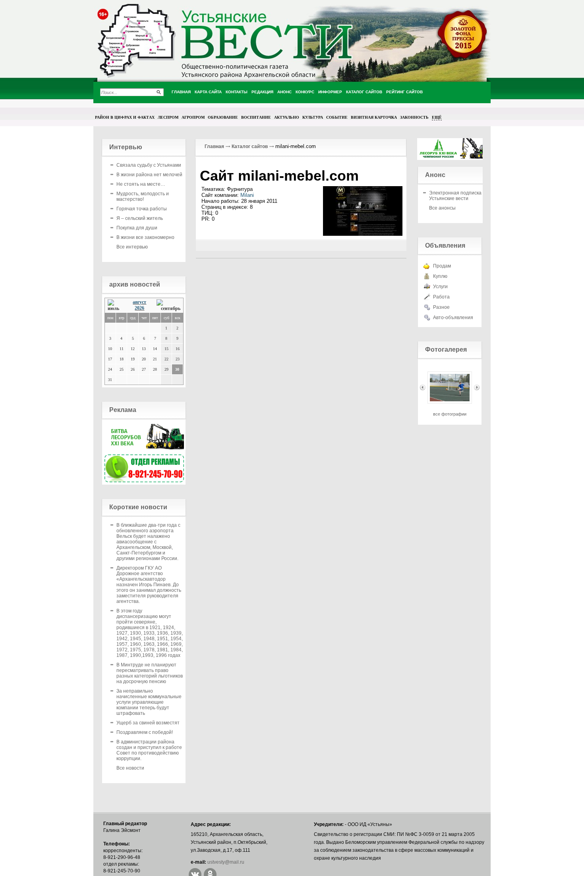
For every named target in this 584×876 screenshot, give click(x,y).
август (139, 302)
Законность (414, 117)
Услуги (440, 286)
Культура (312, 117)
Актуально (286, 117)
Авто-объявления (453, 317)
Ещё (437, 117)
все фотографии (449, 414)
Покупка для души (136, 228)
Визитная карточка (374, 117)
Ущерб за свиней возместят (148, 723)
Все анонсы (442, 208)
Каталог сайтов (250, 146)
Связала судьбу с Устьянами (148, 165)
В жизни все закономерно (145, 237)
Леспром (168, 117)
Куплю (440, 276)
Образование (223, 117)
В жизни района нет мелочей (149, 174)
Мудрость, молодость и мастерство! (142, 196)
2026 (139, 308)
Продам (442, 266)
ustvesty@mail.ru (225, 862)
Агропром (193, 117)
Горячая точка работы (141, 209)
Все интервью (132, 247)
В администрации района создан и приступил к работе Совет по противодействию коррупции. (149, 750)
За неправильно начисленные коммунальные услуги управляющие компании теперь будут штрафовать (149, 702)
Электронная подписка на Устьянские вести (458, 195)
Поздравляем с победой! (144, 732)
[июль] (115, 305)
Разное (441, 307)
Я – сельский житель (139, 218)
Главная (214, 146)
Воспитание (256, 117)
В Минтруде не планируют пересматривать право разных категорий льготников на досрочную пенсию (149, 673)
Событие (337, 117)
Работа (441, 297)
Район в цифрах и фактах (125, 117)
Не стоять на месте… (140, 184)
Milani (247, 195)
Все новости (130, 768)
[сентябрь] (168, 305)
